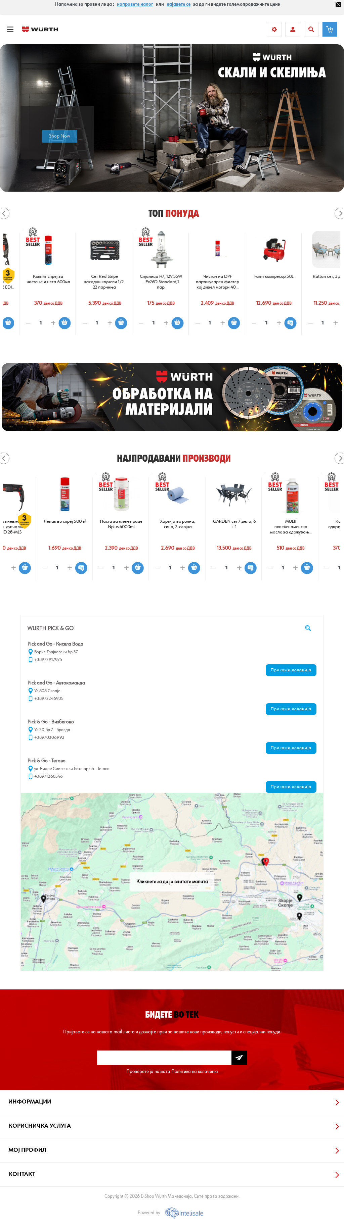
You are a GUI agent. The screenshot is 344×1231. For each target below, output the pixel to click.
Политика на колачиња (194, 1071)
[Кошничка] (329, 29)
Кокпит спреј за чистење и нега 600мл (31, 279)
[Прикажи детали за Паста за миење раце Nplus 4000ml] (87, 494)
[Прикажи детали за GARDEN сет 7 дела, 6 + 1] (200, 494)
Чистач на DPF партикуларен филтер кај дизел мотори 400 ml (200, 282)
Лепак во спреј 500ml (31, 521)
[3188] (200, 249)
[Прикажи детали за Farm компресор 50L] (256, 249)
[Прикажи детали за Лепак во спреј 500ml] (31, 494)
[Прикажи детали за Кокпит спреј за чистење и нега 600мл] (31, 249)
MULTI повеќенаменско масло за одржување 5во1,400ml (256, 527)
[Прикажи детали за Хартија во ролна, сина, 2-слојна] (144, 494)
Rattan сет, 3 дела (313, 276)
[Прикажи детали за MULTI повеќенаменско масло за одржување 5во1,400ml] (256, 494)
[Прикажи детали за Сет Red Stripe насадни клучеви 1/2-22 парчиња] (87, 249)
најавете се (178, 4)
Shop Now (59, 136)
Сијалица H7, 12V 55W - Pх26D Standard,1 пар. (144, 282)
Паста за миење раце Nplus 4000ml (87, 524)
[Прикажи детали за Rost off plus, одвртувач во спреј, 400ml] (313, 494)
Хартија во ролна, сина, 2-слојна (143, 524)
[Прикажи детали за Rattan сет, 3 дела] (313, 249)
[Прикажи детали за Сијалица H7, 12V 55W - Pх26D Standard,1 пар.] (144, 249)
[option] (172, 118)
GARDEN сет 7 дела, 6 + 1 (200, 524)
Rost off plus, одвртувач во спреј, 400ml (313, 526)
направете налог (135, 4)
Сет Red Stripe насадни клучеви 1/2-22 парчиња (87, 282)
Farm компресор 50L (256, 276)
